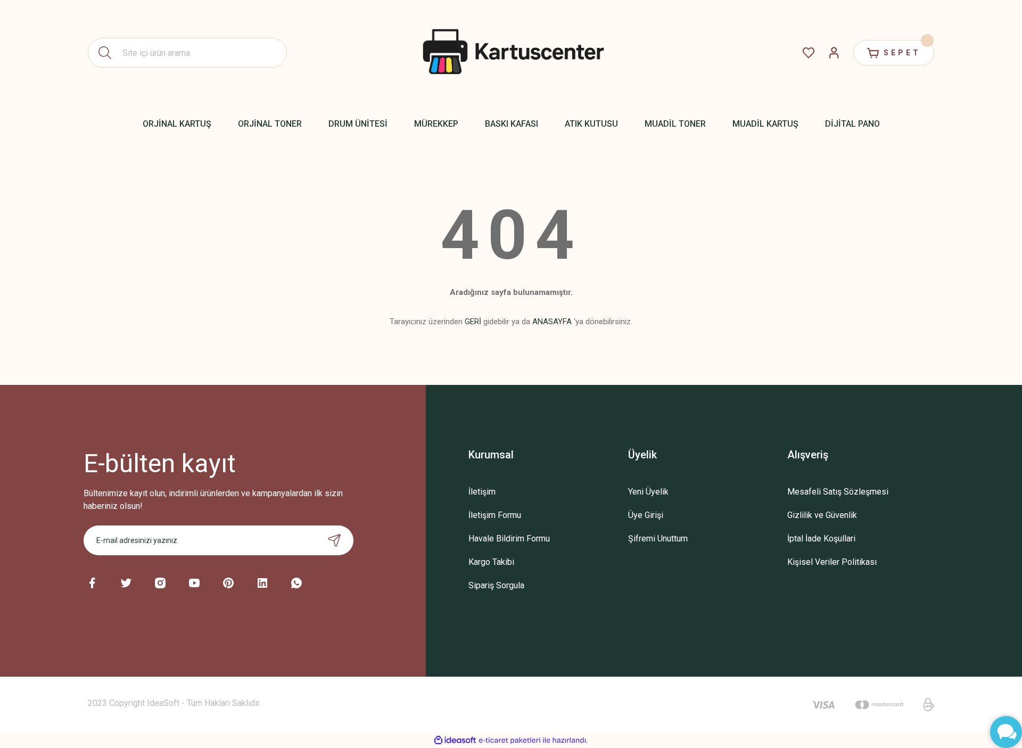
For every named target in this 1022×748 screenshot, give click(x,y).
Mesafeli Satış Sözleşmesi (837, 492)
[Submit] (334, 540)
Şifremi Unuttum (658, 538)
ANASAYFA (552, 321)
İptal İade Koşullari (821, 538)
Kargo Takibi (491, 562)
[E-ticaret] (510, 740)
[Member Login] (834, 52)
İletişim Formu (494, 515)
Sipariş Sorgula (496, 585)
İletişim (482, 492)
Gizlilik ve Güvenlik (822, 515)
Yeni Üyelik (648, 492)
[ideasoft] (455, 740)
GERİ (473, 321)
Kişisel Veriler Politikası (832, 562)
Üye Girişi (645, 515)
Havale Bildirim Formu (509, 538)
